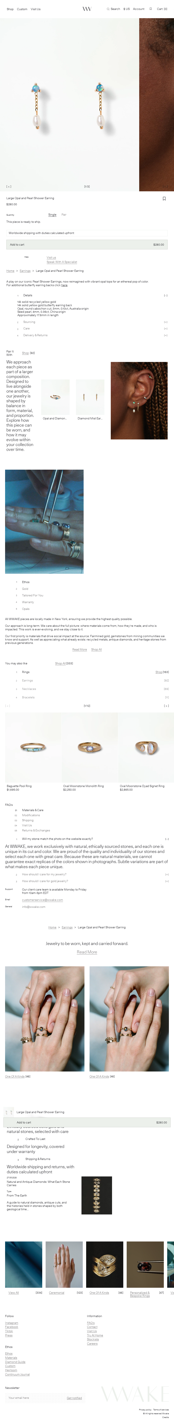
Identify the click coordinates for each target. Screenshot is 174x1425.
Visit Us (92, 1331)
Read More (79, 649)
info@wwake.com (33, 906)
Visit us (51, 257)
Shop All (96, 649)
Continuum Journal (17, 1374)
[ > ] (165, 186)
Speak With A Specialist (62, 262)
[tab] (87, 672)
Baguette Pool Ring (19, 786)
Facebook (11, 1326)
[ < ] (8, 186)
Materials (11, 1357)
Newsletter (12, 1388)
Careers (92, 1343)
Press (9, 1335)
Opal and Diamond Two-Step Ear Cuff (55, 418)
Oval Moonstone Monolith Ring (83, 786)
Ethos (9, 1353)
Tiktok (9, 1331)
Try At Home (95, 1335)
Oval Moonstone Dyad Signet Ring (142, 786)
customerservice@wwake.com (42, 900)
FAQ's (91, 1322)
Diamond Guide (15, 1362)
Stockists (93, 1339)
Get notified (74, 1398)
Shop (10, 9)
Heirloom (11, 1370)
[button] (151, 8)
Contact (92, 1326)
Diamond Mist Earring (90, 418)
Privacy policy (145, 1410)
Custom (10, 1366)
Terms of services (161, 1410)
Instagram (11, 1322)
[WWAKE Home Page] (87, 9)
